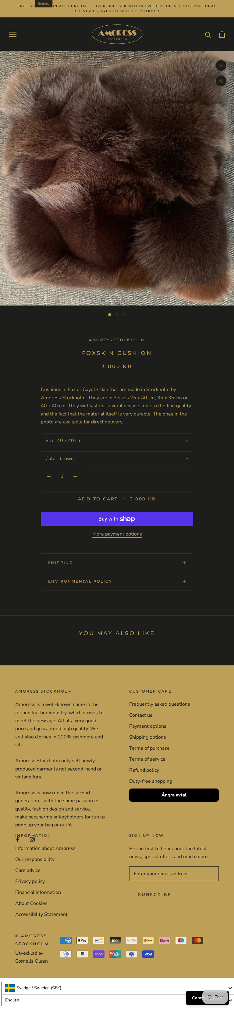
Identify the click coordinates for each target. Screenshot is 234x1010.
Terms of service (147, 759)
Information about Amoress (45, 848)
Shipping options (147, 737)
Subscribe (154, 894)
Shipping (60, 562)
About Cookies (31, 903)
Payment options (147, 726)
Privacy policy (30, 881)
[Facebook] (17, 839)
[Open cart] (222, 34)
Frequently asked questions (159, 704)
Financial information (38, 892)
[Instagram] (32, 839)
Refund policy (144, 770)
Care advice (28, 870)
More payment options (117, 534)
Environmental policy (80, 581)
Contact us (140, 715)
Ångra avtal (173, 795)
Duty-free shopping (150, 781)
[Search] (208, 34)
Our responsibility (35, 859)
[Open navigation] (12, 34)
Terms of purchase (149, 748)
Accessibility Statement (41, 914)
